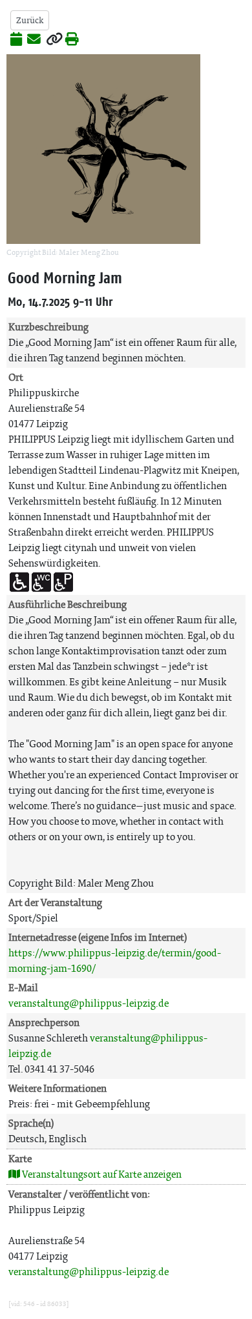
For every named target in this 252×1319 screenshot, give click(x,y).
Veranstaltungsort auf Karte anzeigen (101, 1174)
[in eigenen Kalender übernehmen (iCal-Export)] (16, 40)
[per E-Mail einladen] (34, 40)
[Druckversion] (72, 40)
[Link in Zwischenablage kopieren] (54, 40)
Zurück (29, 20)
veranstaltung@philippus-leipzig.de (88, 1003)
